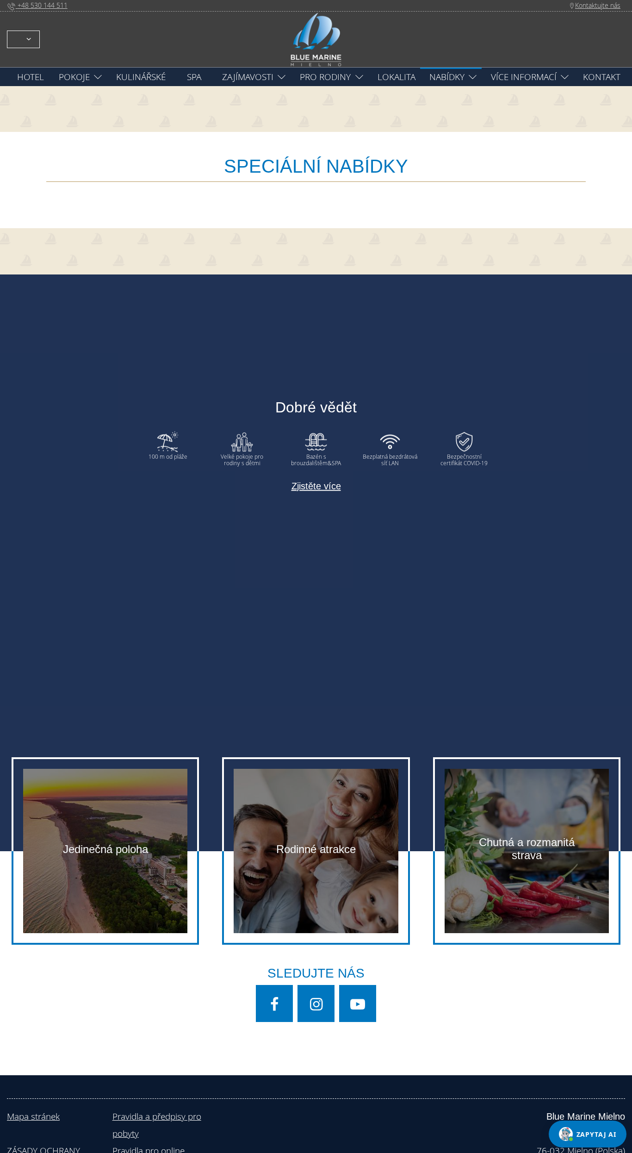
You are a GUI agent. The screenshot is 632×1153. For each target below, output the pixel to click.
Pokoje (74, 77)
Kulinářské (141, 77)
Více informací (524, 77)
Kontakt (601, 77)
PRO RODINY (325, 77)
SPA (194, 77)
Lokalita (396, 77)
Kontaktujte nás (597, 5)
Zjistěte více (316, 486)
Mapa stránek (33, 1116)
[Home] (315, 38)
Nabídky (447, 77)
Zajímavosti (247, 77)
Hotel (30, 77)
